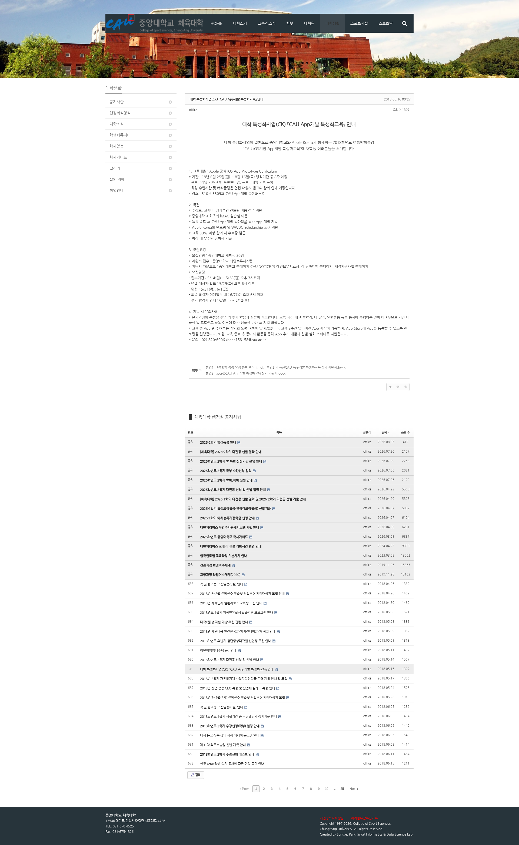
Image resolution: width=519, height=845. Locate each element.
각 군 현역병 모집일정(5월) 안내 (222, 584)
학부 (289, 23)
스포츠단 (386, 23)
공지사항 (116, 102)
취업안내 (116, 190)
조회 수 (405, 432)
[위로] (390, 387)
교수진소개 (266, 23)
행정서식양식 (120, 113)
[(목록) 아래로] (398, 387)
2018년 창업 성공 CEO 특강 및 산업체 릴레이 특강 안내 (238, 688)
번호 (190, 432)
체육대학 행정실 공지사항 (217, 417)
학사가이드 (118, 157)
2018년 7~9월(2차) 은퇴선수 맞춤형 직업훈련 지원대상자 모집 (243, 697)
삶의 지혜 (117, 179)
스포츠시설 (359, 23)
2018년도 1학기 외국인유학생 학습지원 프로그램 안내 (237, 612)
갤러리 (114, 168)
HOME (216, 23)
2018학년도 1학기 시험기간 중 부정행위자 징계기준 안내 (239, 716)
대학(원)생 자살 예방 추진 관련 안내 (224, 622)
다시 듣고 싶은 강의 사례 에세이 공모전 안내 (230, 735)
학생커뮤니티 (120, 135)
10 (326, 789)
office (193, 110)
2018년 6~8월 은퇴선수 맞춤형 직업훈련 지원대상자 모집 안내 (242, 593)
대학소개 (240, 23)
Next (353, 789)
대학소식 (116, 124)
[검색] (404, 23)
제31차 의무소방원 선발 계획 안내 (223, 745)
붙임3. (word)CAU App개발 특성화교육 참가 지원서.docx (245, 373)
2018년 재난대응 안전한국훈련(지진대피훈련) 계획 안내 (238, 631)
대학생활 (332, 23)
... (334, 789)
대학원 (309, 23)
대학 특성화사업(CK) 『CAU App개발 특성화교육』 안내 (226, 99)
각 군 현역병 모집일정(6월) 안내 (222, 707)
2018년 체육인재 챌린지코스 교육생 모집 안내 (231, 603)
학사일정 (116, 146)
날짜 (384, 432)
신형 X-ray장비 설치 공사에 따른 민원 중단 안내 (232, 764)
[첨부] (405, 387)
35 (342, 789)
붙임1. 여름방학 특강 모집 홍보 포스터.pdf (234, 367)
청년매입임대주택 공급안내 (218, 650)
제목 (279, 432)
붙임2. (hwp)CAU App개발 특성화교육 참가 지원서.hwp (306, 367)
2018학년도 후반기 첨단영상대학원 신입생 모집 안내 (236, 641)
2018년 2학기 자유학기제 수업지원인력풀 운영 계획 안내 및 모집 (244, 679)
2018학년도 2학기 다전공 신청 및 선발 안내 (230, 660)
